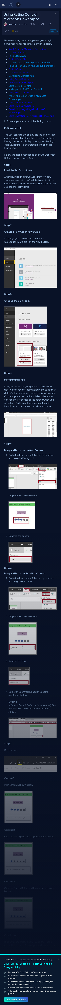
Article (53, 31)
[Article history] (31, 24)
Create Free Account (16, 999)
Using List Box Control (20, 85)
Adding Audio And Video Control (25, 89)
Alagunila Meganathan (18, 24)
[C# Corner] (11, 4)
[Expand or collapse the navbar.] (4, 4)
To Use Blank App (18, 55)
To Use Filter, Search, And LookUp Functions (32, 65)
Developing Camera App (21, 75)
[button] (56, 4)
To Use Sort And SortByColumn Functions (30, 62)
